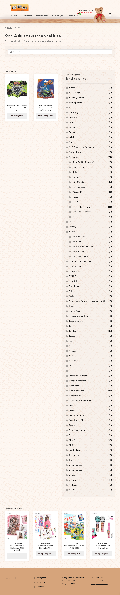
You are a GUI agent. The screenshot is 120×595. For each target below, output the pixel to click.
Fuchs (71, 296)
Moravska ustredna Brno (80, 401)
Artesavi (73, 88)
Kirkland (72, 351)
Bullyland (73, 138)
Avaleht (13, 16)
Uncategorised (75, 465)
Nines (71, 411)
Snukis (75, 197)
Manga (75, 177)
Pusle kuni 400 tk (80, 257)
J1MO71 (75, 172)
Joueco (72, 336)
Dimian (72, 222)
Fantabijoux (74, 286)
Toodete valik (42, 16)
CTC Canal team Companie (81, 147)
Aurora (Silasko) (76, 98)
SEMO (72, 440)
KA (70, 341)
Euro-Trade (74, 272)
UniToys (72, 480)
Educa (72, 232)
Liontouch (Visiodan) (78, 376)
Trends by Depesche (81, 212)
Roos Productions (77, 430)
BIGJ (71, 108)
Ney (71, 406)
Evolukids (73, 281)
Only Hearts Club (77, 420)
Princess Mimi (78, 192)
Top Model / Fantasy (82, 207)
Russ (71, 435)
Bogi (71, 123)
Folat (71, 291)
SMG (71, 445)
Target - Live (75, 455)
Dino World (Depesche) (83, 162)
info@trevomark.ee (99, 584)
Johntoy (72, 331)
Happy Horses (79, 167)
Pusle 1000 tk (78, 237)
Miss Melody (78, 182)
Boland (72, 128)
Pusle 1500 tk (78, 242)
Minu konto (42, 582)
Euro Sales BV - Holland (80, 262)
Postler (72, 425)
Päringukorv (42, 578)
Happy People (75, 311)
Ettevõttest (26, 16)
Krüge (71, 356)
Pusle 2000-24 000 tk (82, 247)
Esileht (9, 28)
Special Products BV (78, 450)
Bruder (72, 132)
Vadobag (73, 485)
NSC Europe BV (76, 416)
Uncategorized (75, 470)
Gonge (72, 306)
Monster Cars (78, 187)
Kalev (71, 346)
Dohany (72, 227)
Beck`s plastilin (75, 103)
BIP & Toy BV (75, 113)
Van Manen (74, 490)
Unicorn (72, 475)
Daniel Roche (75, 152)
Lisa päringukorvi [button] (16, 116)
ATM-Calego (74, 93)
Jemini (72, 326)
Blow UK (73, 118)
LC (70, 366)
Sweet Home (78, 202)
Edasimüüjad (57, 16)
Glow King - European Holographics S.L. (87, 301)
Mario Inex (74, 386)
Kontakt (71, 16)
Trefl (71, 460)
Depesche (73, 157)
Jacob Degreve (76, 321)
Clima (71, 142)
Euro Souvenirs (76, 267)
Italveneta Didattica (78, 316)
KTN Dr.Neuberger (77, 361)
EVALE (72, 276)
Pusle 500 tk (78, 252)
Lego (71, 371)
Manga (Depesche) (78, 381)
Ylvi (74, 217)
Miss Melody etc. (76, 391)
